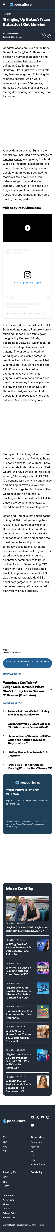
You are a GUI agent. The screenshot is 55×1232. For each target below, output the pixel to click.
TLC (5, 1181)
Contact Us (8, 1195)
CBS (5, 1151)
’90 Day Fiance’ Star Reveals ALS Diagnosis (28, 754)
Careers (6, 1208)
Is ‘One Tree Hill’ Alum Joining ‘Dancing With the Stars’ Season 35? (30, 766)
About (6, 1204)
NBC (5, 1146)
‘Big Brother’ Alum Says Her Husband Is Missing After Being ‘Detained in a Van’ (18, 992)
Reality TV (9, 1172)
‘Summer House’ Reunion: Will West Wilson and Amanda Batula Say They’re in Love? (29, 740)
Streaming (37, 1137)
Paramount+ (37, 1142)
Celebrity (37, 1172)
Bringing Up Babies (12, 652)
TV (4, 1137)
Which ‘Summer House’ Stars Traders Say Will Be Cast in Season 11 (18, 1036)
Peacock (35, 1146)
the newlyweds (12, 159)
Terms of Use (21, 824)
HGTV (6, 1186)
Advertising (8, 1199)
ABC (5, 1142)
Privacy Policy (11, 826)
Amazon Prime (38, 1164)
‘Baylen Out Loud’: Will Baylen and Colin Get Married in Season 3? (27, 929)
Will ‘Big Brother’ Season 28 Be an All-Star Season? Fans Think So (18, 949)
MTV (5, 1177)
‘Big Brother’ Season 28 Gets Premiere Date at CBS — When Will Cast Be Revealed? (18, 1061)
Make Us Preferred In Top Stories (27, 661)
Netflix (34, 1155)
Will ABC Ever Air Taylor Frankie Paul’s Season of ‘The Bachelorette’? (18, 1086)
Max (33, 1151)
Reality (7, 13)
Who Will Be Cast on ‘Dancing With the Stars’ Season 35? (18, 971)
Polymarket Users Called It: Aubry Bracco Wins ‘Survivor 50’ (28, 712)
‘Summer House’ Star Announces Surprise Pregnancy (19, 1014)
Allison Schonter (11, 33)
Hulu (33, 1159)
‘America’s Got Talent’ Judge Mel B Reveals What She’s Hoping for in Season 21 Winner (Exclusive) (23, 688)
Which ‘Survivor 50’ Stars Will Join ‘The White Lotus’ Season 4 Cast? (29, 725)
